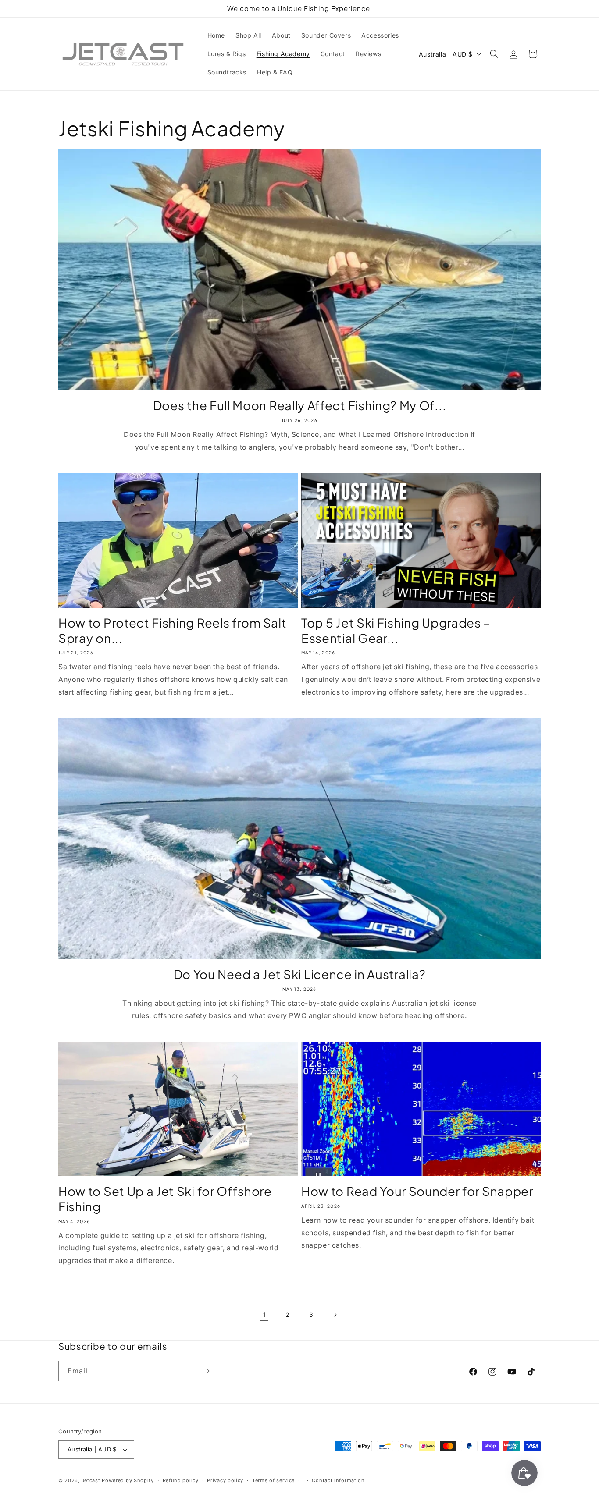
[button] (494, 54)
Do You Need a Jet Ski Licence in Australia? (300, 974)
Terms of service (273, 1480)
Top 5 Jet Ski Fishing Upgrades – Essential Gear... (396, 630)
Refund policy (181, 1480)
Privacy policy (225, 1480)
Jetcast (91, 1480)
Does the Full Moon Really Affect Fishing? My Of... (299, 405)
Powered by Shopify (128, 1480)
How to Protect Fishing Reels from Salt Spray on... (172, 630)
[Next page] (335, 1314)
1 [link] (264, 1314)
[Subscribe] (206, 1371)
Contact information (338, 1480)
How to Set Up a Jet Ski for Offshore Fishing (165, 1199)
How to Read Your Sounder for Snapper (417, 1191)
